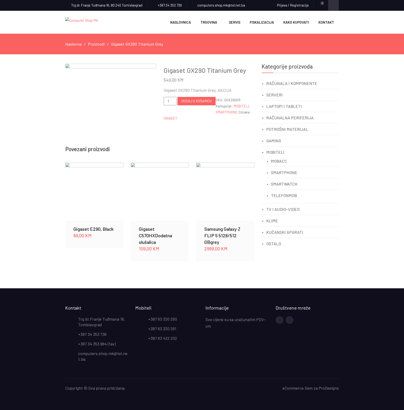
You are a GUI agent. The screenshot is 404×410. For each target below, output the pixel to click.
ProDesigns (329, 388)
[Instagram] (289, 320)
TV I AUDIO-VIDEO (282, 209)
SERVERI (274, 94)
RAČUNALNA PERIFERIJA (290, 117)
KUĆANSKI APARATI (284, 232)
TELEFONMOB (284, 195)
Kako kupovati (296, 22)
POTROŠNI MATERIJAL (287, 129)
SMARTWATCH (284, 184)
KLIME (272, 220)
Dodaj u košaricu (196, 101)
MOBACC (279, 161)
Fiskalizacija (262, 22)
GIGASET (170, 118)
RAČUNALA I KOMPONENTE (291, 83)
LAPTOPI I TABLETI (284, 106)
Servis (234, 22)
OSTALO (273, 243)
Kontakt (326, 22)
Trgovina (208, 22)
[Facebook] (279, 320)
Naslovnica (180, 22)
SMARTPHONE (227, 112)
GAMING (273, 140)
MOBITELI (241, 106)
